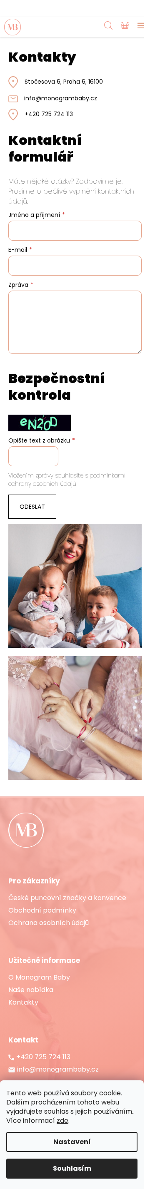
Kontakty (23, 1002)
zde (62, 1120)
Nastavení (72, 1142)
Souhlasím (72, 1168)
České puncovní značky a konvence (67, 898)
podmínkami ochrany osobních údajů (66, 479)
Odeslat (32, 506)
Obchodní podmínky (42, 910)
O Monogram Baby (39, 977)
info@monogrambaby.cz (60, 98)
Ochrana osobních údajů (48, 923)
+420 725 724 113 (49, 114)
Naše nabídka (30, 990)
